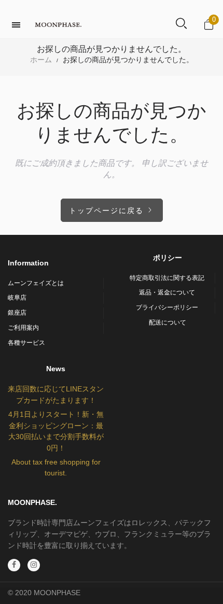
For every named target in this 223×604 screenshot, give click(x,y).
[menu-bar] (19, 25)
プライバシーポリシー (167, 307)
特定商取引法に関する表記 (167, 278)
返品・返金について (167, 292)
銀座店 (17, 312)
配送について (167, 322)
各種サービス (26, 342)
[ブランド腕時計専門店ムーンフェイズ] (58, 24)
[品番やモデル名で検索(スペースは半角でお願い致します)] (181, 24)
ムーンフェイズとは (36, 283)
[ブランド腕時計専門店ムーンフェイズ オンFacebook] (14, 565)
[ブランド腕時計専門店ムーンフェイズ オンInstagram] (33, 565)
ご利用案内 (23, 327)
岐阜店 (17, 297)
